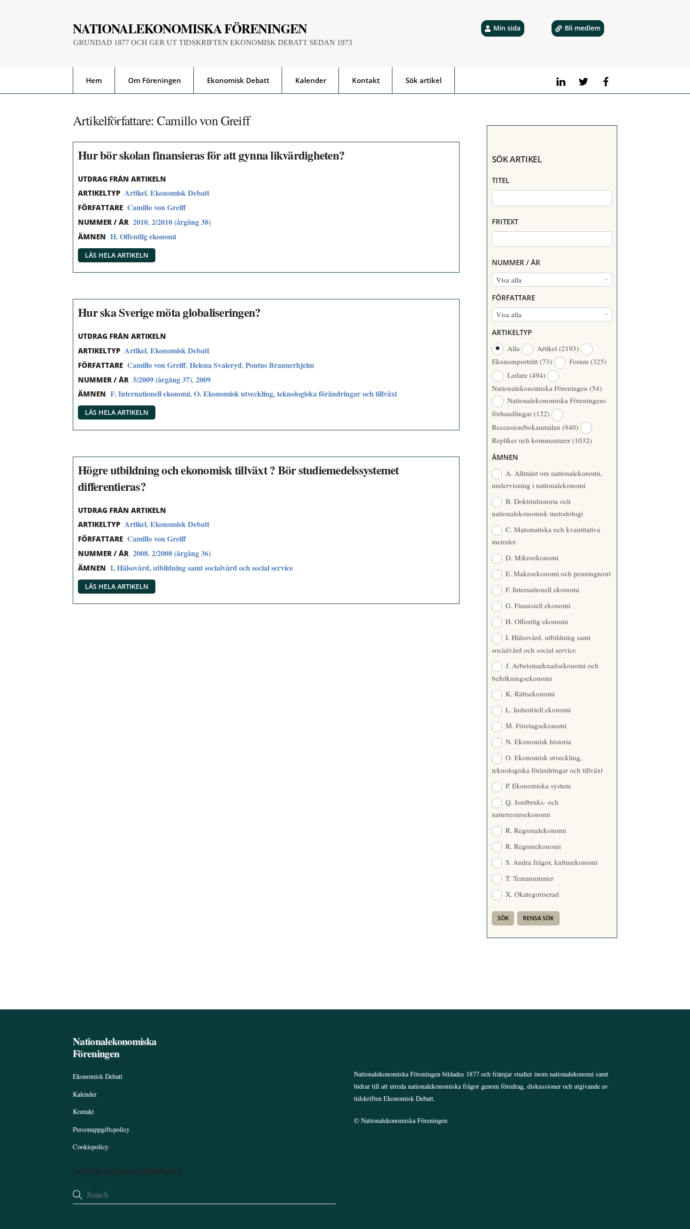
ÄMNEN (505, 457)
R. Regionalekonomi (535, 830)
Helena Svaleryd (216, 364)
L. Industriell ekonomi (537, 709)
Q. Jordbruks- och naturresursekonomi (525, 808)
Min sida (507, 27)
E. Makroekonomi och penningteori (557, 573)
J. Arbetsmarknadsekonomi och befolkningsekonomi (545, 671)
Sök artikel (424, 80)
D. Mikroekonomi (531, 557)
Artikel (135, 192)
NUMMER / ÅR (516, 262)
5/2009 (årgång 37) (162, 379)
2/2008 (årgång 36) (181, 553)
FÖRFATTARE (513, 297)
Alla (513, 348)
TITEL (500, 180)
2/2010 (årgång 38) (181, 221)
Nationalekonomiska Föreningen (404, 1120)
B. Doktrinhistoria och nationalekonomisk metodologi (537, 507)
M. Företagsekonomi (535, 725)
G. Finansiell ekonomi (537, 605)
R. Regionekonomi (532, 846)
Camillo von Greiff (156, 207)
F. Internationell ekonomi (150, 393)
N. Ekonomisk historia (537, 741)
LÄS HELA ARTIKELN (116, 255)
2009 (203, 379)
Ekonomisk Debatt (238, 80)
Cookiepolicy (90, 1146)
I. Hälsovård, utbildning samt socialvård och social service (201, 567)
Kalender (310, 80)
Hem (94, 80)
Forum (586, 361)
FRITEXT (505, 221)
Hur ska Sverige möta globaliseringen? (169, 312)
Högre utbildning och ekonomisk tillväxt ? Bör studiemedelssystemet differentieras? (238, 478)
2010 (140, 221)
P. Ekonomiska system (537, 785)
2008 (140, 553)
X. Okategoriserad (531, 894)
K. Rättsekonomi (529, 693)
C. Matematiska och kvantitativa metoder (546, 535)
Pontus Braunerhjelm (279, 364)
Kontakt (366, 80)
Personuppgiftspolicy (101, 1129)
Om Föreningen (154, 80)
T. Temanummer (528, 878)
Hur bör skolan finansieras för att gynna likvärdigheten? (211, 155)
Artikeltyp (512, 332)
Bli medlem (582, 27)
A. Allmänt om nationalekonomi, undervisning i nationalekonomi (547, 479)
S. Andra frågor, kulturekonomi (551, 862)
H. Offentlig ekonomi (143, 236)
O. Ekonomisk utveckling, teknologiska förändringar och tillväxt (295, 393)
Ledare (525, 375)
